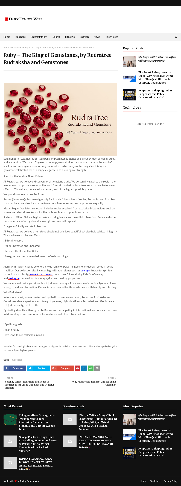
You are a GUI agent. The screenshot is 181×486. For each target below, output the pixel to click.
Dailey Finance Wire (29, 481)
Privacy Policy (170, 481)
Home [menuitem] (7, 36)
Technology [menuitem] (112, 36)
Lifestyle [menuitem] (70, 36)
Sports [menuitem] (56, 36)
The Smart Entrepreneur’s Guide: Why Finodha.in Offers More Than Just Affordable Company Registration (156, 77)
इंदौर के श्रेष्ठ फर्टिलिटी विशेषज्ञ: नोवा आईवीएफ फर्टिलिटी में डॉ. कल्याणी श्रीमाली (157, 59)
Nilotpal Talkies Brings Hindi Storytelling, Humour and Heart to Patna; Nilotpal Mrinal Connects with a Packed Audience (38, 444)
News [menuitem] (97, 36)
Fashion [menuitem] (84, 36)
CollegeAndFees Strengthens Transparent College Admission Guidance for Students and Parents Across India (37, 422)
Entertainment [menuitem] (39, 36)
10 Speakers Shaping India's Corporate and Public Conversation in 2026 (155, 94)
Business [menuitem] (21, 36)
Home (6, 47)
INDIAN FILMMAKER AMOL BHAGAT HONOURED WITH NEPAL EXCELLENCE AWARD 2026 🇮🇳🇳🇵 (36, 464)
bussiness (16, 47)
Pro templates (49, 481)
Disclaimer (155, 481)
